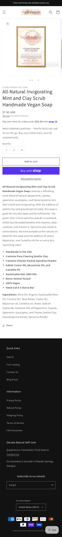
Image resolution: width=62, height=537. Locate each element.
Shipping (5, 116)
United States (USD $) (29, 507)
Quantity (6, 143)
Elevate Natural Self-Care (26, 531)
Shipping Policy (15, 415)
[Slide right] (38, 80)
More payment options (31, 178)
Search (10, 356)
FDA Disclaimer (15, 430)
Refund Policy (14, 407)
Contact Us (12, 372)
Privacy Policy (14, 400)
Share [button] (9, 325)
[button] (4, 12)
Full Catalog (13, 364)
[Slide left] (23, 80)
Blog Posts (12, 379)
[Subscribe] (51, 485)
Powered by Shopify (43, 531)
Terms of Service (15, 422)
